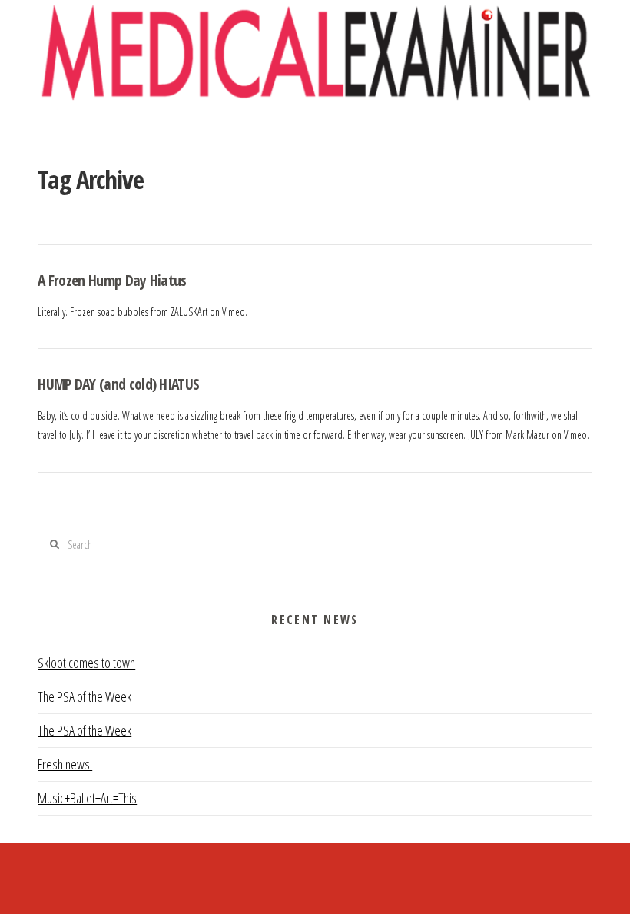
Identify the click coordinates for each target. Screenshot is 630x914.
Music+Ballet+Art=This (87, 798)
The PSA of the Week (84, 696)
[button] (315, 132)
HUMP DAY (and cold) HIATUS (118, 384)
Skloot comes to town (86, 662)
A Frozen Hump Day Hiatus (112, 280)
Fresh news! (65, 764)
